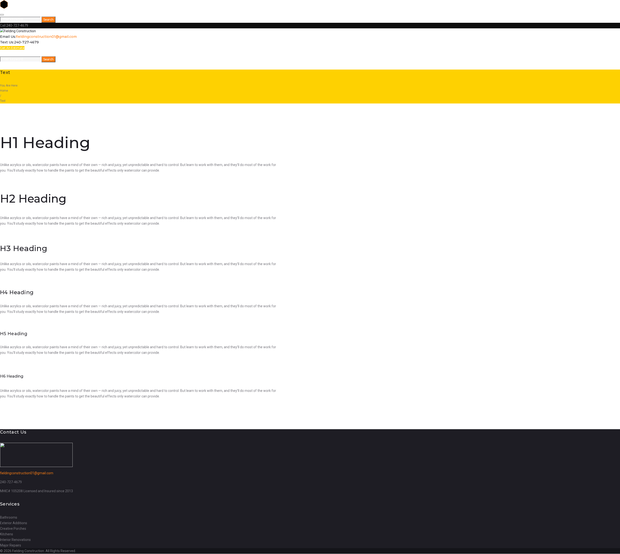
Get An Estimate (12, 48)
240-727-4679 (17, 25)
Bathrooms (8, 517)
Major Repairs (10, 545)
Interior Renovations (15, 540)
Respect (16, 53)
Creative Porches (13, 528)
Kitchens (6, 534)
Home (5, 53)
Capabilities (31, 53)
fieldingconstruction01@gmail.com (46, 36)
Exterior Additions (13, 523)
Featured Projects (58, 53)
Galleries (82, 53)
